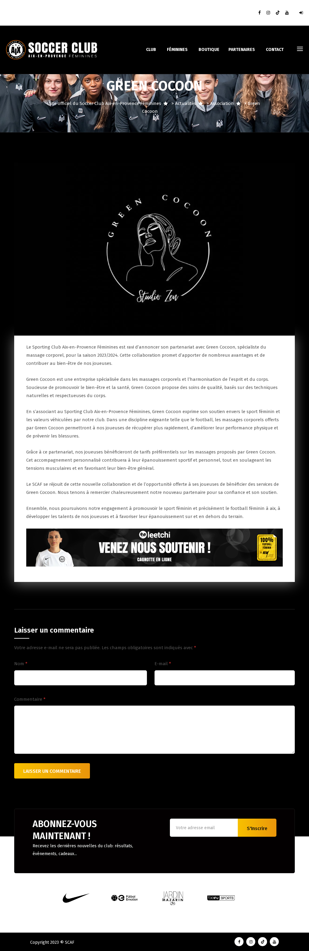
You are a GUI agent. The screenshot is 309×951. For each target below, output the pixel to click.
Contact (275, 49)
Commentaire (30, 699)
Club (151, 49)
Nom (20, 663)
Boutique (209, 49)
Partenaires (241, 49)
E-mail (162, 663)
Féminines (177, 49)
